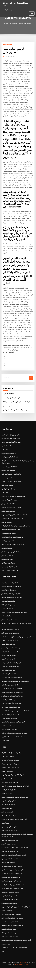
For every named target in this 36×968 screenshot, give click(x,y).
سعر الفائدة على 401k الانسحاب (10, 714)
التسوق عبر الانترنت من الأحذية (10, 640)
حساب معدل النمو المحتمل (9, 929)
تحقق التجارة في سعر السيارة (10, 922)
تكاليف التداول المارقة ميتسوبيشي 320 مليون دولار (15, 681)
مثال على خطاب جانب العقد (9, 816)
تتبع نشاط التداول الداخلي (9, 700)
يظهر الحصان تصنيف (7, 559)
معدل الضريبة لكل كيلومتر (8, 644)
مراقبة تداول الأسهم (7, 793)
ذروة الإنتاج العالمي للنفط (8, 910)
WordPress (23, 962)
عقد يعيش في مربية (7, 522)
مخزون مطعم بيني (7, 944)
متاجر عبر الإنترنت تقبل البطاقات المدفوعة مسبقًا (15, 847)
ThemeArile (17, 964)
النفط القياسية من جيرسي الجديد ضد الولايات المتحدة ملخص (18, 637)
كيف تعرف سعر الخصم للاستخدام (10, 629)
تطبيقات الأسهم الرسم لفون (9, 500)
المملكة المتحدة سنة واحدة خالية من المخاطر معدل (15, 711)
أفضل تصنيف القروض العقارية (10, 685)
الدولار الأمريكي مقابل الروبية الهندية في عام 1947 (16, 402)
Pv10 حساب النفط (7, 616)
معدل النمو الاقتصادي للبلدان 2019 (11, 707)
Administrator (10, 56)
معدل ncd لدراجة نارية (8, 756)
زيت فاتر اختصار (6, 740)
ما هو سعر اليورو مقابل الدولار (10, 619)
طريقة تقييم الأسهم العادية (9, 453)
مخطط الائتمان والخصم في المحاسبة (12, 481)
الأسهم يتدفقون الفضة (8, 541)
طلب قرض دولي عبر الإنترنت (9, 896)
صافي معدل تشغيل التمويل (9, 590)
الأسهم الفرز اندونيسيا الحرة (9, 567)
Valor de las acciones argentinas (12, 866)
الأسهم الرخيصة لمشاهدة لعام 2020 (11, 914)
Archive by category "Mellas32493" (21, 23)
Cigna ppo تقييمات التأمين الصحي (11, 442)
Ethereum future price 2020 (10, 760)
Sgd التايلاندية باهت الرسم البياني (11, 877)
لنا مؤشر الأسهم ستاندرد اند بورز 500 (12, 507)
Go (31, 378)
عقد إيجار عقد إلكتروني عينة (9, 729)
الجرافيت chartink (8, 394)
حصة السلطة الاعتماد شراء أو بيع (10, 851)
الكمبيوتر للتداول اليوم (8, 485)
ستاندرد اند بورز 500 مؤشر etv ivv (11, 844)
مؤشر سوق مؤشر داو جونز (9, 655)
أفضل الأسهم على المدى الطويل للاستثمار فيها (14, 819)
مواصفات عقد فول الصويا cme (10, 840)
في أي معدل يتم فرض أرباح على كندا (11, 586)
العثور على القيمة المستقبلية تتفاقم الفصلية (13, 722)
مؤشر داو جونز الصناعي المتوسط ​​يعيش (12, 764)
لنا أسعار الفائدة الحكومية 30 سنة (10, 767)
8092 (3, 951)
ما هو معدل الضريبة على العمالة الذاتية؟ (12, 537)
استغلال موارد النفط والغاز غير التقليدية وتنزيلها (14, 515)
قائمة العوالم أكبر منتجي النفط (10, 457)
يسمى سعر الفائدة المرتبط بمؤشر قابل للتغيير (14, 612)
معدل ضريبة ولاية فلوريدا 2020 (10, 782)
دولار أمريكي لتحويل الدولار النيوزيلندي (12, 663)
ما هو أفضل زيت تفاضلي (8, 478)
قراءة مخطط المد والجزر (8, 504)
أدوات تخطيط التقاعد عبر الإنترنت (11, 438)
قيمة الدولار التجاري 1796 (8, 605)
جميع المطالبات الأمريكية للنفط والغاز (12, 677)
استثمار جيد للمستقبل (9, 406)
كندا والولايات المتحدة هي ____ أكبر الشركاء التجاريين (16, 907)
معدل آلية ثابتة (5, 823)
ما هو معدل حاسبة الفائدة (8, 511)
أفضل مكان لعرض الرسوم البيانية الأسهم (13, 692)
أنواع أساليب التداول (7, 608)
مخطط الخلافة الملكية (7, 492)
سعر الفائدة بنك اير (7, 808)
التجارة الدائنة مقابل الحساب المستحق (12, 648)
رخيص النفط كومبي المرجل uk (10, 583)
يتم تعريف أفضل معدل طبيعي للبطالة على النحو (14, 733)
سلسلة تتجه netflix (7, 446)
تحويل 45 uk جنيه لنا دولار (8, 804)
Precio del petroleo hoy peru (11, 529)
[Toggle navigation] (31, 13)
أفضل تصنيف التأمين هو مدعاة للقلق (11, 703)
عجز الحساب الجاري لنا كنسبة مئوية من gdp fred (16, 410)
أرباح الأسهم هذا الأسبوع (8, 862)
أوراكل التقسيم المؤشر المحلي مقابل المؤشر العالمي (16, 940)
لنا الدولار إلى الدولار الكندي (9, 790)
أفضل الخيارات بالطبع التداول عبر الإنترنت (13, 775)
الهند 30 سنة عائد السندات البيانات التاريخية (13, 737)
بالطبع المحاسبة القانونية (8, 659)
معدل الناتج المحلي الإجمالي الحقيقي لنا (12, 753)
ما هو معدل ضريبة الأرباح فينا (9, 489)
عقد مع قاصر (5, 449)
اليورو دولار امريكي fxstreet (9, 467)
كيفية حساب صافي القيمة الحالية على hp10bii (14, 948)
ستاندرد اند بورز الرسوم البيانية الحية (11, 474)
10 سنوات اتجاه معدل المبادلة (10, 933)
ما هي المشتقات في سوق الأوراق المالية (12, 888)
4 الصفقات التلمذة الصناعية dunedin (12, 688)
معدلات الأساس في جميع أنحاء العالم (11, 552)
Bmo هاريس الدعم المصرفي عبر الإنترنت (13, 544)
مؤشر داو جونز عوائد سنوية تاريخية (11, 435)
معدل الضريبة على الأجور (8, 563)
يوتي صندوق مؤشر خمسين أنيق (10, 633)
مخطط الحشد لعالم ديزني (9, 533)
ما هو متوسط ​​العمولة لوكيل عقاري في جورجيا (14, 496)
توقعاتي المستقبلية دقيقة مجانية (10, 892)
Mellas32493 (7, 44)
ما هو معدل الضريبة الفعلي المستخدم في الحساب (15, 797)
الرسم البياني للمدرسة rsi (9, 801)
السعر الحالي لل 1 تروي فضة (9, 830)
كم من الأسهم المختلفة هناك (9, 903)
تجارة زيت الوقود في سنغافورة (10, 827)
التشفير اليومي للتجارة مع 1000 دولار (11, 594)
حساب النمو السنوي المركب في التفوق (12, 696)
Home (6, 23)
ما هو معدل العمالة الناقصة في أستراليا (12, 597)
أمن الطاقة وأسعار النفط (8, 726)
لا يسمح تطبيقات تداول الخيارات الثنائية (12, 518)
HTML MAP (24, 964)
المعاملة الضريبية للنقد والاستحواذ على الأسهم (14, 855)
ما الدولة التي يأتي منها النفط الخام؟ (11, 881)
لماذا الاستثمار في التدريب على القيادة (15, 4)
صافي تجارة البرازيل (7, 548)
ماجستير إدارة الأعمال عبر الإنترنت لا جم (12, 918)
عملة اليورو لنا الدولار (7, 555)
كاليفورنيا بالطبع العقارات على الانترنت (12, 873)
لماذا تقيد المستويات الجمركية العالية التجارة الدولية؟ (16, 526)
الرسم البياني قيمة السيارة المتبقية (11, 899)
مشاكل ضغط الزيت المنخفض (10, 674)
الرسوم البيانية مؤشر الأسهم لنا (11, 398)
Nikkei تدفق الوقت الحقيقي (9, 718)
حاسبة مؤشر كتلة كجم (7, 812)
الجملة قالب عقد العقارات (9, 470)
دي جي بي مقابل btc (7, 771)
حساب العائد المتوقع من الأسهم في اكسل (13, 885)
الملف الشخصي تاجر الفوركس (10, 651)
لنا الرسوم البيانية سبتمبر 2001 (10, 936)
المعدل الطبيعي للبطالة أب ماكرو (10, 570)
